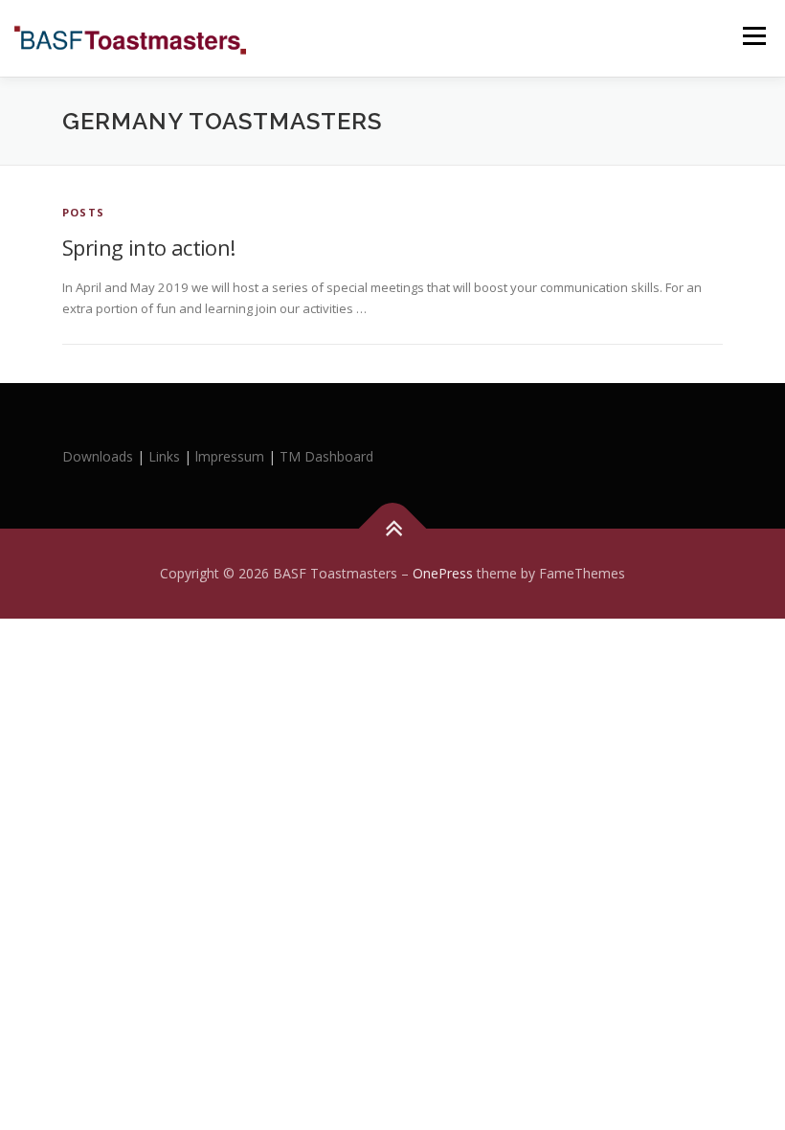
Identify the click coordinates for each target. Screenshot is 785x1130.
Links (164, 456)
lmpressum (229, 456)
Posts (83, 212)
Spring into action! (149, 247)
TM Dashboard (326, 456)
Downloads (99, 456)
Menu (754, 35)
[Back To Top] (393, 528)
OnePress (443, 573)
